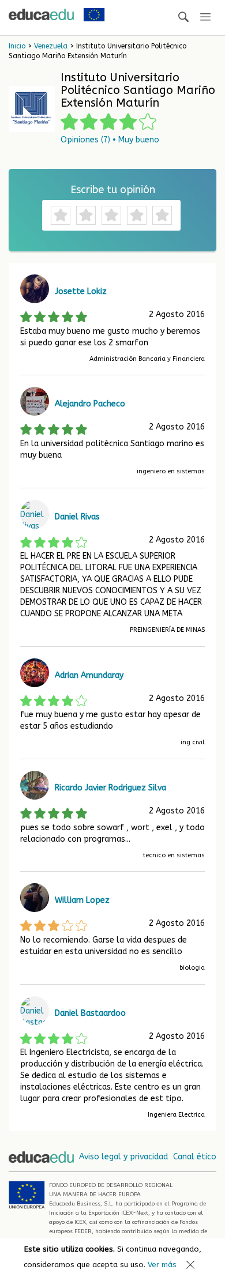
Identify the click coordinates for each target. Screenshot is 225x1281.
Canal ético (194, 1157)
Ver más (162, 1264)
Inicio (17, 46)
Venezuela (51, 46)
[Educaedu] (41, 14)
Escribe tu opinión (112, 189)
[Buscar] (183, 18)
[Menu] (205, 18)
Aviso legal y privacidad (123, 1157)
